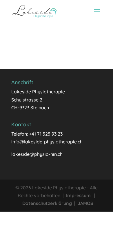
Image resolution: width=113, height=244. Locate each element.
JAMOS (85, 203)
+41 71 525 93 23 (46, 134)
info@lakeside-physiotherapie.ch (47, 142)
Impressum (78, 195)
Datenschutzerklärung (47, 203)
